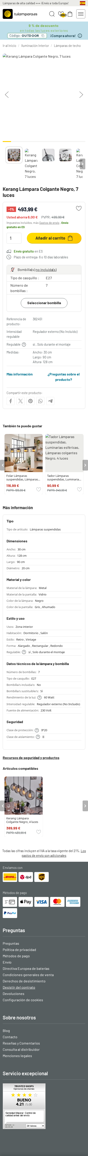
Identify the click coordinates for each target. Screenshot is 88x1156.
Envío (7, 962)
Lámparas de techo (67, 46)
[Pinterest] (30, 401)
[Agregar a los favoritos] (78, 208)
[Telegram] (50, 401)
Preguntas (11, 943)
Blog (6, 1030)
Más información (20, 374)
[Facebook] (11, 401)
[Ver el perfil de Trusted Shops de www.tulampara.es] (44, 1106)
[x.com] (20, 401)
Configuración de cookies (23, 1000)
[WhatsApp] (40, 401)
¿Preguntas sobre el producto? (64, 377)
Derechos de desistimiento (24, 981)
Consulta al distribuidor (21, 1049)
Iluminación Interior (35, 46)
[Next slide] (82, 164)
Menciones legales (17, 1055)
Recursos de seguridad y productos (31, 757)
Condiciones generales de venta (28, 975)
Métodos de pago (16, 956)
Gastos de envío (49, 223)
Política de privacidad (19, 949)
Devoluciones (13, 993)
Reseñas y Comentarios (21, 1043)
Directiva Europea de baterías (26, 968)
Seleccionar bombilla (44, 303)
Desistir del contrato (19, 987)
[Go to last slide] (2, 465)
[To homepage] (20, 14)
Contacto (10, 1037)
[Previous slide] (5, 164)
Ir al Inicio (9, 46)
